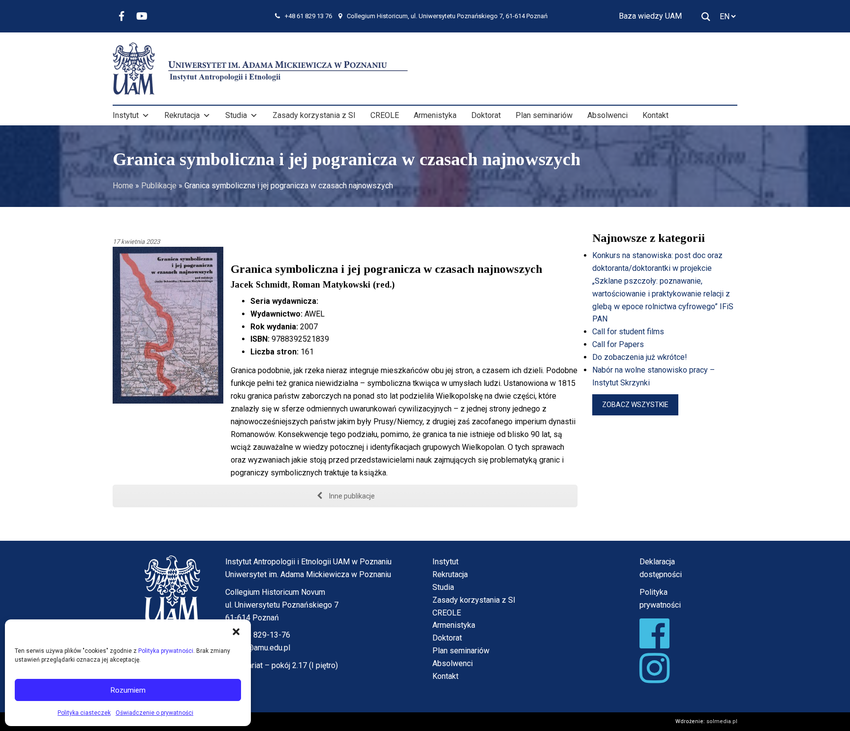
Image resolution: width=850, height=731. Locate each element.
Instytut (126, 115)
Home (123, 185)
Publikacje (159, 185)
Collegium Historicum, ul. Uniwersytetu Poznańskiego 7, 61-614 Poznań (447, 16)
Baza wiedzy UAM (650, 16)
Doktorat (486, 115)
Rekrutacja (182, 115)
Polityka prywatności (165, 650)
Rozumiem (128, 690)
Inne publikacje (351, 496)
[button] (236, 632)
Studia (236, 115)
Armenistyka (435, 115)
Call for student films (628, 331)
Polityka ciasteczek (84, 712)
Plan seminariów (544, 115)
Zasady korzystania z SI (314, 115)
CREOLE (384, 115)
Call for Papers (618, 344)
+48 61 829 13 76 (308, 16)
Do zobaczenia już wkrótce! (639, 357)
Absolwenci (607, 115)
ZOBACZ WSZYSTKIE (635, 405)
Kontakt (655, 115)
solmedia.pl (721, 721)
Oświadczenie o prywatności (154, 712)
